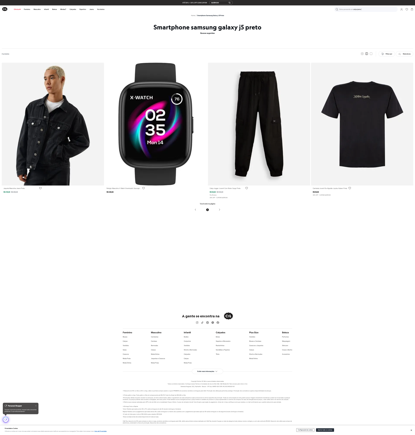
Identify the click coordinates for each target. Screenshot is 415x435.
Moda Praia (127, 358)
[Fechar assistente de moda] (36, 406)
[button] (366, 9)
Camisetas (154, 337)
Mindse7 (63, 9)
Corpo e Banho (287, 350)
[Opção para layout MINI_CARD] (362, 53)
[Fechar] (411, 430)
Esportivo (83, 9)
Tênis (217, 354)
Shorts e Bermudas (190, 350)
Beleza (54, 9)
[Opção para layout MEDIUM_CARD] (366, 53)
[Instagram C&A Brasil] (197, 322)
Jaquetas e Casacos (158, 358)
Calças (125, 341)
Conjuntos (187, 341)
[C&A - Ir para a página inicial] (5, 9)
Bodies (186, 337)
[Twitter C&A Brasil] (212, 322)
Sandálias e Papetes (223, 350)
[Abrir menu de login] (401, 9)
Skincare (285, 345)
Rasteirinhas (220, 345)
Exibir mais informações (205, 371)
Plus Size (253, 332)
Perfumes (285, 337)
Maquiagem (286, 341)
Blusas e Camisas (255, 341)
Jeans (91, 9)
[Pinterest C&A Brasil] (207, 322)
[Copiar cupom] (229, 2)
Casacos (126, 354)
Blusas (125, 337)
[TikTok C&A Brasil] (202, 322)
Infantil (46, 9)
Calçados (73, 9)
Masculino (37, 9)
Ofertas (16, 9)
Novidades (101, 9)
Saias (125, 350)
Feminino (27, 9)
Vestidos (126, 345)
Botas (218, 337)
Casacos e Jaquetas (256, 345)
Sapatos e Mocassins (223, 341)
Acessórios (286, 354)
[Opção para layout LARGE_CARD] (371, 53)
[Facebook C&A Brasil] (218, 322)
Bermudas (154, 345)
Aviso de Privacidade (100, 431)
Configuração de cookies (305, 430)
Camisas (154, 341)
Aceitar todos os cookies (325, 430)
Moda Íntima (127, 363)
